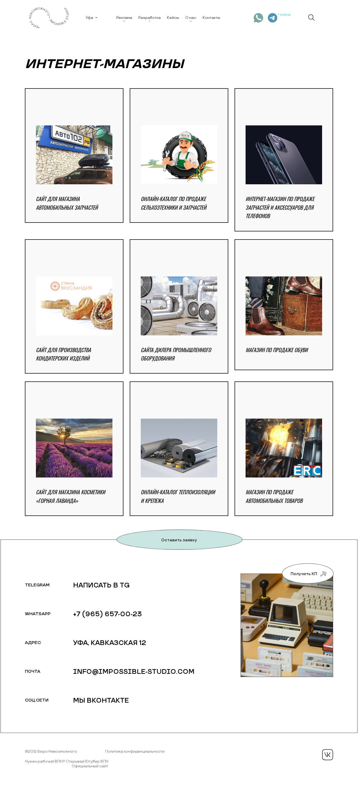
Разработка (149, 17)
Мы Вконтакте (101, 700)
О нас (190, 17)
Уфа (89, 17)
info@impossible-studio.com (133, 672)
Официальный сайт (90, 766)
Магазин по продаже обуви (277, 350)
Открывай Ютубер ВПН (87, 761)
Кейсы (173, 17)
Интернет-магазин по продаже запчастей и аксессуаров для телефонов (280, 207)
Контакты (211, 17)
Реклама (124, 17)
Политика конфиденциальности (135, 751)
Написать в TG (101, 585)
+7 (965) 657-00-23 (107, 614)
